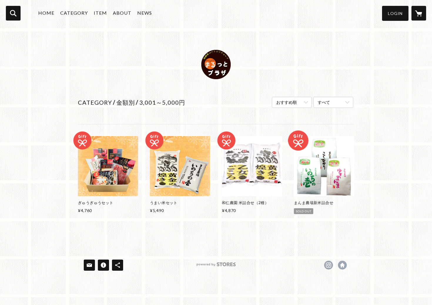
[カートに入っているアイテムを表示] (418, 13)
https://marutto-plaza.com (342, 265)
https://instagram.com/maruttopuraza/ (328, 265)
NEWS (144, 13)
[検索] (13, 13)
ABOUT (122, 13)
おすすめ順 (286, 102)
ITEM (100, 13)
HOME (46, 13)
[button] (395, 13)
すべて (324, 102)
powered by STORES (216, 266)
